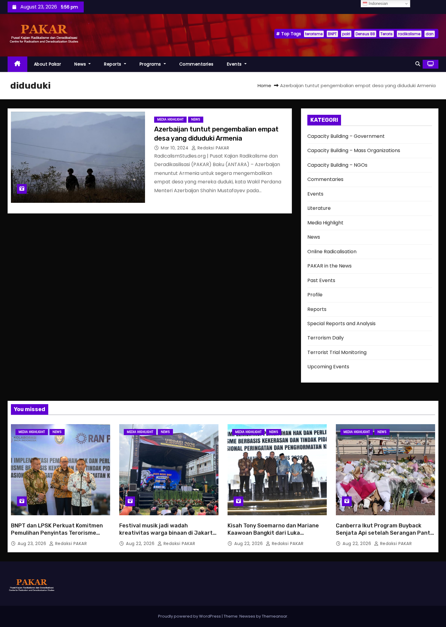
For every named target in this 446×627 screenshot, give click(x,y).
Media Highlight (170, 119)
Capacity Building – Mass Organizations (353, 150)
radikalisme (409, 33)
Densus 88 (365, 33)
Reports (113, 64)
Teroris (386, 33)
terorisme (314, 33)
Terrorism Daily (325, 337)
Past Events (321, 280)
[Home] (17, 64)
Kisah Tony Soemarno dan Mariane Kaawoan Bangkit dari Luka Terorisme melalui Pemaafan (273, 533)
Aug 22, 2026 (141, 543)
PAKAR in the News (329, 265)
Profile (315, 294)
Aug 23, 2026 (33, 543)
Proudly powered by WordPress (190, 616)
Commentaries (196, 64)
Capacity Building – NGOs (337, 165)
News (80, 64)
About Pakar (47, 64)
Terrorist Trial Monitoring (337, 352)
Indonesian (377, 3)
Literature (319, 208)
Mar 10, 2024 (175, 148)
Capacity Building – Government (346, 136)
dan (430, 33)
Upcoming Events (328, 366)
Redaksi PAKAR (212, 148)
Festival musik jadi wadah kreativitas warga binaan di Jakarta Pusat (167, 533)
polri (346, 33)
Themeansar (274, 616)
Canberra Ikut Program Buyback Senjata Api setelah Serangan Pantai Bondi (385, 533)
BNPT (332, 33)
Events (235, 64)
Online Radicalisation (331, 251)
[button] (417, 63)
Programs (151, 64)
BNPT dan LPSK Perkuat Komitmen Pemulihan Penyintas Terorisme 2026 (57, 533)
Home (264, 85)
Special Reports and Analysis (341, 323)
